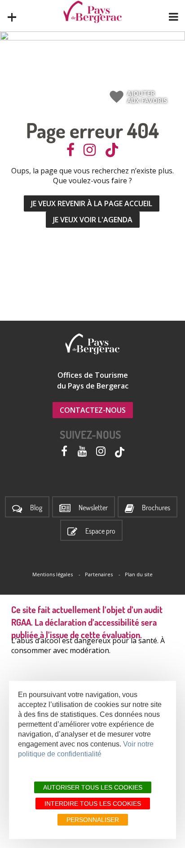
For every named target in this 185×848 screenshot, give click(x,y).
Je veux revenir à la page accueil (91, 203)
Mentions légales (52, 574)
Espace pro (100, 531)
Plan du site (139, 574)
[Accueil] (92, 12)
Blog (36, 508)
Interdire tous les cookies (92, 803)
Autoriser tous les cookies (92, 787)
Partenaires (99, 574)
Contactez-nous (93, 410)
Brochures (156, 508)
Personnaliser (92, 819)
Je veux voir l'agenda (92, 220)
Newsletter (93, 508)
